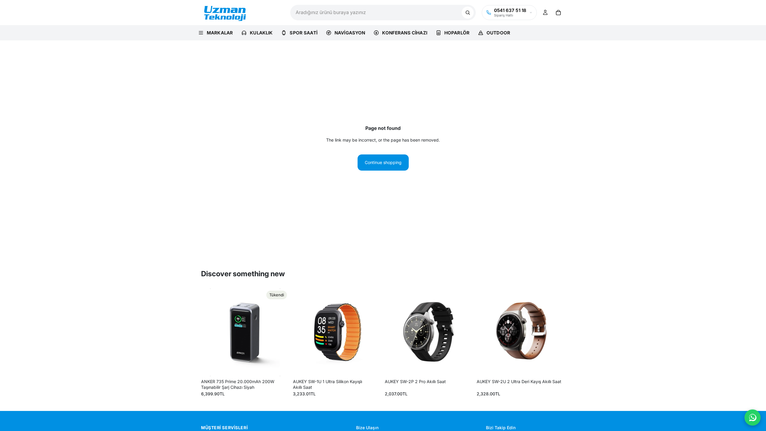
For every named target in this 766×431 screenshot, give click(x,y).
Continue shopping (383, 162)
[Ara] (468, 13)
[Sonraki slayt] (280, 332)
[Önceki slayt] (210, 332)
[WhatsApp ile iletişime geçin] (752, 417)
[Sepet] (558, 12)
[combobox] (376, 12)
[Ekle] (372, 367)
